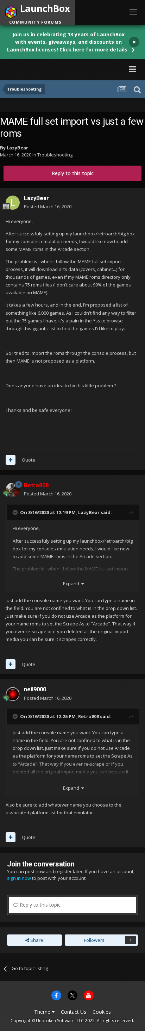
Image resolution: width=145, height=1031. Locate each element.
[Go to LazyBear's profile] (13, 203)
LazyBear (17, 147)
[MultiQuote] (10, 460)
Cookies (102, 1011)
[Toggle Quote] (16, 512)
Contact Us (73, 1011)
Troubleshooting (54, 155)
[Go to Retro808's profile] (13, 490)
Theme (43, 1011)
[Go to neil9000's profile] (13, 694)
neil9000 (35, 689)
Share (36, 940)
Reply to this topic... (41, 904)
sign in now (19, 878)
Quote (28, 460)
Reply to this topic (73, 173)
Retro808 (88, 716)
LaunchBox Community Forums (68, 69)
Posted (47, 206)
